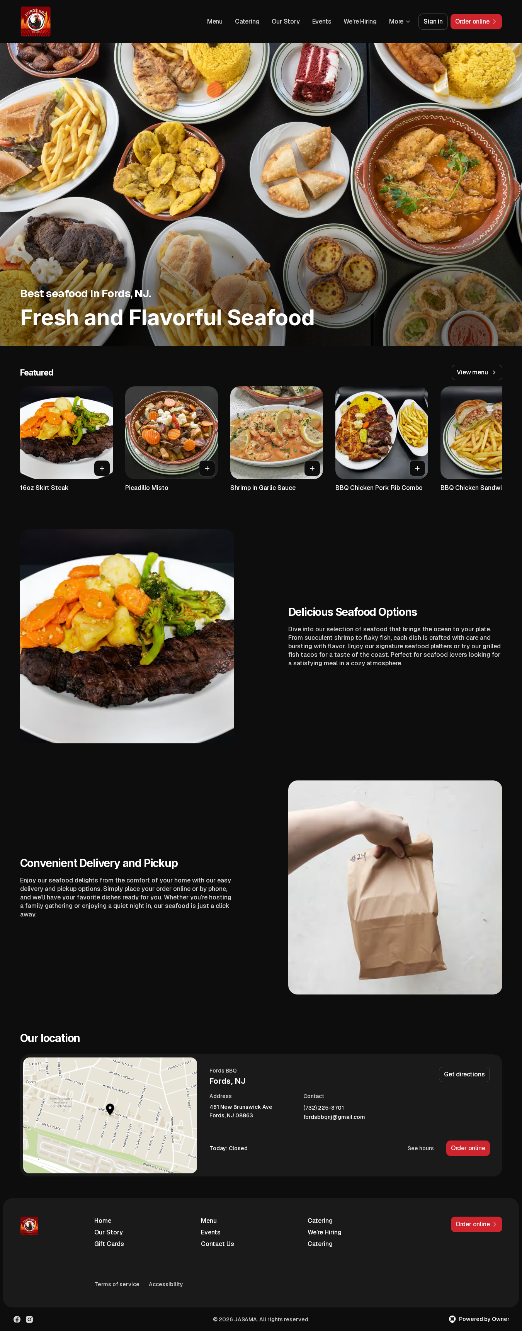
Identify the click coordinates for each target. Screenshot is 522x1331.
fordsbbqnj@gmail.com (334, 1117)
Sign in (433, 21)
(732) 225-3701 (323, 1108)
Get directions (464, 1074)
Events (322, 21)
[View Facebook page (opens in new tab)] (17, 1319)
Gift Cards (109, 1244)
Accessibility (166, 1284)
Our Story (285, 21)
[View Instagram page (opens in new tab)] (29, 1319)
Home (102, 1221)
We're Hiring (360, 21)
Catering (247, 21)
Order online (468, 1148)
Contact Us (217, 1244)
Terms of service (116, 1284)
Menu (215, 21)
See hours (421, 1148)
